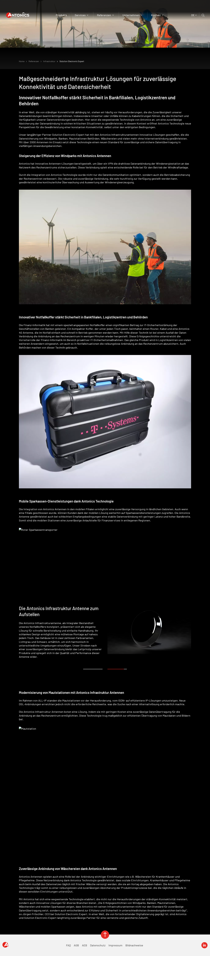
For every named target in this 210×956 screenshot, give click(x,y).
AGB (76, 945)
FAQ (68, 945)
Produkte (61, 15)
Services (80, 15)
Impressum (115, 945)
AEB (84, 945)
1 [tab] (93, 669)
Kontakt (156, 15)
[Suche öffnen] (203, 15)
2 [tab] (118, 669)
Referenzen (104, 15)
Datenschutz (97, 945)
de (193, 15)
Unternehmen (131, 15)
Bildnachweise (134, 945)
